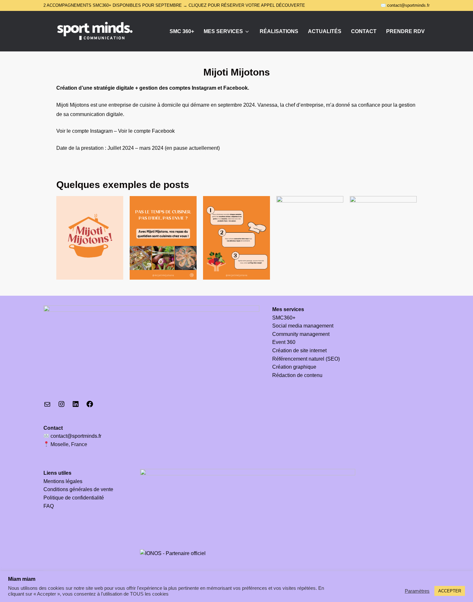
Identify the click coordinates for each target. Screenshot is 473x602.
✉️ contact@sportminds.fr (405, 5)
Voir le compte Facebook (146, 131)
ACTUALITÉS (324, 31)
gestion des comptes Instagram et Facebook (193, 88)
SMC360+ (283, 317)
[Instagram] (61, 406)
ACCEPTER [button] (449, 591)
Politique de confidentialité (73, 497)
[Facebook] (90, 406)
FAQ (48, 506)
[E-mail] (47, 406)
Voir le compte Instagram (84, 131)
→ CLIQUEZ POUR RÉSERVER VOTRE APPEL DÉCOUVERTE (244, 5)
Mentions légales (62, 481)
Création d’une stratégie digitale (95, 88)
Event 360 (283, 342)
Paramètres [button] (417, 591)
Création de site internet (299, 350)
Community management (300, 334)
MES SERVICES (223, 31)
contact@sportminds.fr (75, 436)
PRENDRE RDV (405, 31)
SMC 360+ (182, 31)
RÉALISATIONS (279, 31)
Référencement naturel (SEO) (306, 359)
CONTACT (363, 31)
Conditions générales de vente (78, 489)
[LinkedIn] (75, 406)
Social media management (302, 325)
